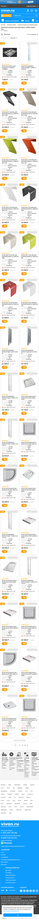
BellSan (27, 788)
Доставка (8, 870)
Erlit (31, 791)
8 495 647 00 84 (9, 833)
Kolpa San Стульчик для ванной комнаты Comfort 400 (10, 304)
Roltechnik (9, 803)
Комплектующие (11, 24)
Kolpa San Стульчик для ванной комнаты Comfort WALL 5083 (29, 114)
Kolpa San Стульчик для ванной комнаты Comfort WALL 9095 (10, 114)
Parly (14, 800)
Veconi (22, 806)
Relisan (25, 800)
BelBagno (20, 788)
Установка (8, 872)
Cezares (20, 791)
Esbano (3, 794)
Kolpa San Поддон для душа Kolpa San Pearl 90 (28, 627)
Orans (8, 800)
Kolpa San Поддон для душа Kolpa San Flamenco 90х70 (10, 628)
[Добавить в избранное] (10, 83)
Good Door (30, 794)
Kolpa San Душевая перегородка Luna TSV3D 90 (29, 352)
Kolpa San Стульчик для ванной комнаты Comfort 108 (29, 304)
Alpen (9, 784)
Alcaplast (3, 784)
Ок (18, 915)
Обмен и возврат (10, 875)
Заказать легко (9, 877)
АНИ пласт (19, 809)
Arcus (2, 788)
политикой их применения (11, 911)
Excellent (9, 794)
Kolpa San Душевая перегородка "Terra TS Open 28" (28, 68)
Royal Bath (17, 803)
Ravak (19, 800)
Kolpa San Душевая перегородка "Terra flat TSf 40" (10, 536)
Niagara (28, 797)
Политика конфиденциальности (10, 859)
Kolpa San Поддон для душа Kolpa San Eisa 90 (9, 719)
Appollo (25, 784)
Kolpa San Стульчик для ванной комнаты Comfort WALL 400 (29, 161)
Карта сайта (4, 862)
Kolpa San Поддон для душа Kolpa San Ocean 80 (10, 489)
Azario (8, 788)
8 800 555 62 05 (9, 838)
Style (31, 803)
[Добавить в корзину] (5, 83)
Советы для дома (10, 880)
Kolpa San (21, 797)
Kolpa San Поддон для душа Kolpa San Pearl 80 (28, 443)
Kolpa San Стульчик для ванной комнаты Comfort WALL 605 (10, 161)
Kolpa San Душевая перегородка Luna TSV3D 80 (10, 352)
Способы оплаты (10, 882)
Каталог (3, 24)
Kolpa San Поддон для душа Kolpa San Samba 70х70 (28, 398)
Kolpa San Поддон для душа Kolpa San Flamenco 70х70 (29, 536)
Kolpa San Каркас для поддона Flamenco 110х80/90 (9, 68)
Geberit (17, 794)
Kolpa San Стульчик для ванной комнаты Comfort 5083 (10, 256)
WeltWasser (4, 809)
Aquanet (32, 784)
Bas (14, 788)
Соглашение (4, 857)
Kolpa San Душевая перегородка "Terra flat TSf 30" (10, 444)
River (2, 803)
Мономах (3, 813)
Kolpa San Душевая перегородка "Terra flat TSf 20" (10, 398)
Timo (10, 806)
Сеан (10, 813)
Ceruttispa (12, 791)
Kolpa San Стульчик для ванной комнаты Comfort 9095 (29, 209)
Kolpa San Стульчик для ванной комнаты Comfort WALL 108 (10, 209)
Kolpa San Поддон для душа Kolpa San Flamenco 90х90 (29, 674)
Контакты (4, 864)
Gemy (23, 794)
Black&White (4, 791)
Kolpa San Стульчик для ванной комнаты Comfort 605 (29, 256)
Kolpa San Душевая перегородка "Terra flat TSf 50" (29, 582)
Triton (15, 806)
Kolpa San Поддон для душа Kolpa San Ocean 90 (10, 673)
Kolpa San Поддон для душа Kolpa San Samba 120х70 (9, 582)
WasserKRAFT (29, 806)
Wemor (12, 809)
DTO (26, 791)
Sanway (25, 803)
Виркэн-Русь (28, 809)
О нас (2, 852)
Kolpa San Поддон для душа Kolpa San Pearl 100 (29, 719)
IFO (15, 797)
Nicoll (2, 800)
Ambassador (17, 784)
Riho (31, 800)
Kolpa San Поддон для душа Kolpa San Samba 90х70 (28, 490)
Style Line (3, 806)
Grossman (3, 797)
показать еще (19, 740)
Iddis (10, 797)
